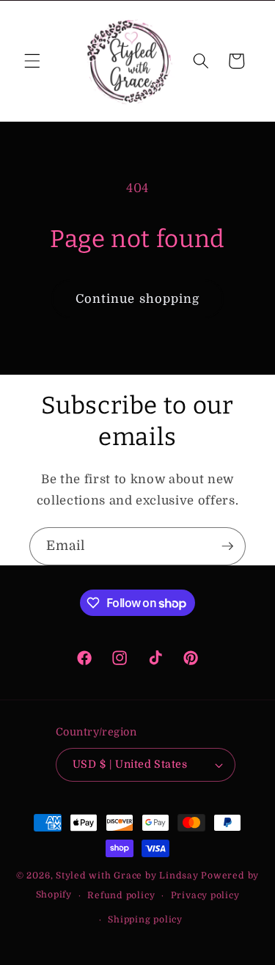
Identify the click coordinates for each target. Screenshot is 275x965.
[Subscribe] (227, 546)
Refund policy (121, 895)
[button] (32, 60)
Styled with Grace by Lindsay (127, 875)
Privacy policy (205, 895)
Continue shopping (138, 299)
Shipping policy (145, 919)
